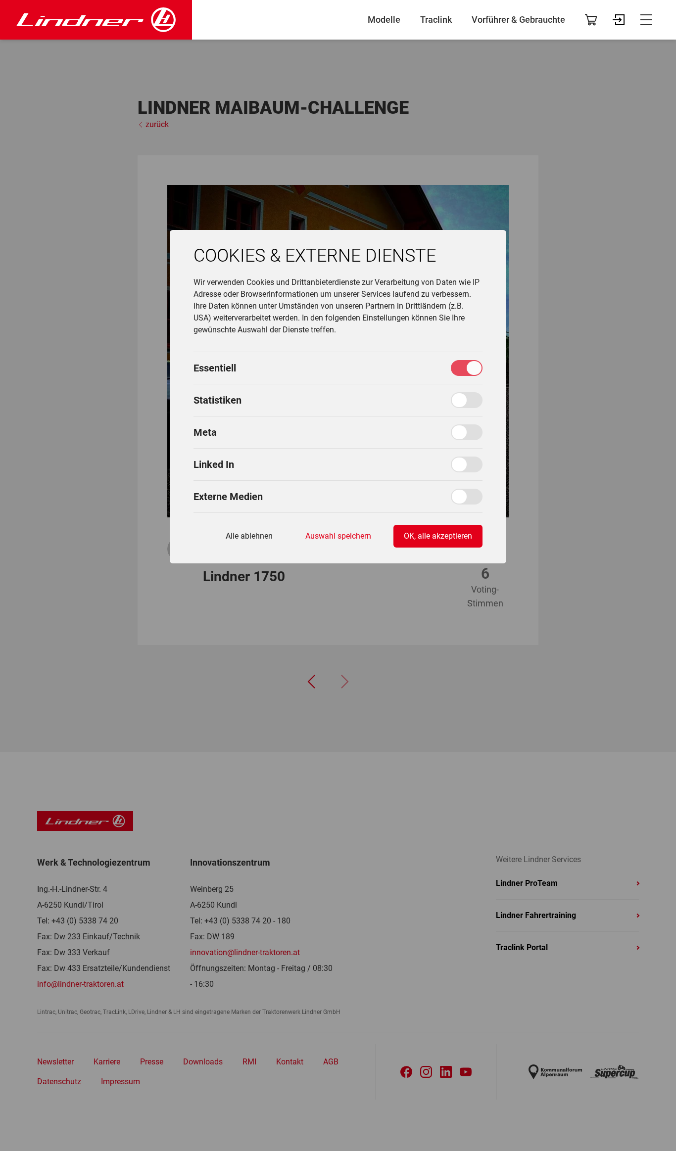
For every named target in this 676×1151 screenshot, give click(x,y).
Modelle (384, 19)
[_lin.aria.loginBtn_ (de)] (619, 20)
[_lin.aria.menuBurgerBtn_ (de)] (646, 20)
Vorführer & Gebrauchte (518, 19)
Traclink (436, 19)
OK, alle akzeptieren (438, 536)
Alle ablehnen (249, 536)
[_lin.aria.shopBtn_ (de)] (591, 20)
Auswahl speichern (338, 536)
